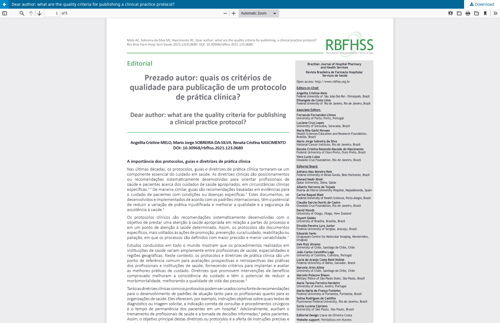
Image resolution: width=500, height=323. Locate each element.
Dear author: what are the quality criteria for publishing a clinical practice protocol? (93, 4)
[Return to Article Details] (4, 4)
